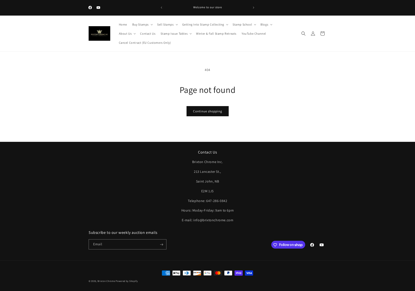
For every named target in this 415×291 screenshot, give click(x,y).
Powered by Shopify (127, 281)
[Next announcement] (253, 7)
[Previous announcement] (161, 7)
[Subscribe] (161, 244)
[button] (142, 24)
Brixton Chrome (106, 281)
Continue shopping (207, 111)
